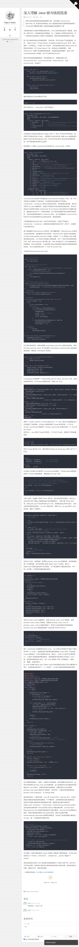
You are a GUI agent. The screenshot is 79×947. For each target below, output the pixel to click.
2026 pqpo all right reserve (11, 39)
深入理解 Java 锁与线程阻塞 (44, 872)
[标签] (15, 29)
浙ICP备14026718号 (10, 41)
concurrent (32, 891)
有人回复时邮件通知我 (32, 939)
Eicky (28, 903)
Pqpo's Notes (10, 22)
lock (37, 891)
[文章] (4, 29)
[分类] (10, 29)
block (27, 891)
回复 (70, 936)
